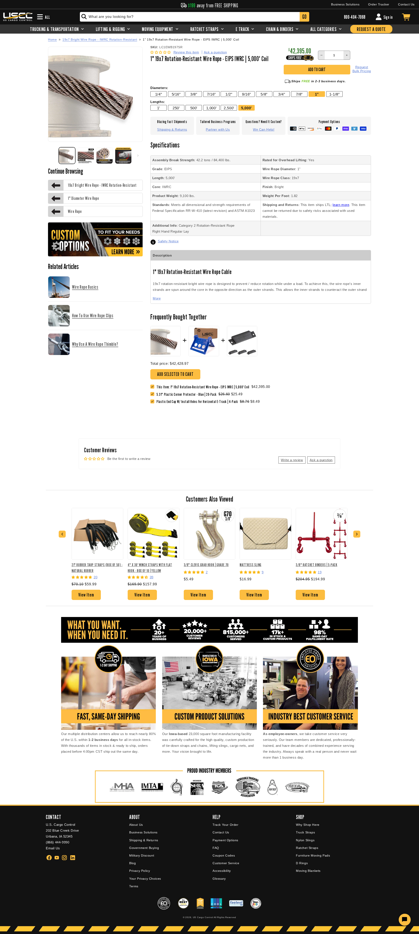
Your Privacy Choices (145, 878)
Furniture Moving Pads (313, 855)
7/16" (211, 94)
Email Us (53, 848)
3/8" (193, 94)
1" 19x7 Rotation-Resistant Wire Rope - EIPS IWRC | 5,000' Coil (191, 39)
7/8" (299, 94)
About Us (136, 824)
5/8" (264, 94)
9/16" (246, 94)
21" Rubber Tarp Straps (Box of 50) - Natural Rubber (97, 567)
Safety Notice (168, 241)
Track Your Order (226, 824)
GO (304, 16)
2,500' (229, 108)
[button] (161, 52)
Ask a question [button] (321, 460)
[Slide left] (53, 155)
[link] (187, 394)
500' (193, 108)
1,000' (211, 108)
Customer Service (226, 863)
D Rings (302, 863)
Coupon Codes (224, 855)
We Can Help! (263, 129)
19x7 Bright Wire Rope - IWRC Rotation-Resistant (99, 39)
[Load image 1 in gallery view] (67, 155)
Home (52, 39)
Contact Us (406, 4)
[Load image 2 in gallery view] (85, 155)
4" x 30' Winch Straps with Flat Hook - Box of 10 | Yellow (150, 567)
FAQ (216, 848)
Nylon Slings (305, 840)
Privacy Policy (139, 870)
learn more (341, 205)
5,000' (246, 108)
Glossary (219, 878)
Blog (132, 863)
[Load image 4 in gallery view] (123, 155)
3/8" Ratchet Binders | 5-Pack (316, 564)
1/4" (158, 94)
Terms (133, 886)
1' (158, 108)
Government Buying (144, 848)
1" (317, 94)
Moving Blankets (308, 870)
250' (176, 108)
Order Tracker (378, 4)
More (157, 298)
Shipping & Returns (172, 129)
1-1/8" (334, 94)
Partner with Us (218, 129)
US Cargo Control (203, 917)
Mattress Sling (250, 564)
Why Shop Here (307, 824)
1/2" (228, 94)
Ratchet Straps (307, 848)
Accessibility (222, 870)
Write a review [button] (292, 460)
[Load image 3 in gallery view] (104, 155)
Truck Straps (305, 832)
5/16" (176, 94)
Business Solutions (345, 4)
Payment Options (225, 840)
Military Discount (141, 855)
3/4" (281, 94)
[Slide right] (138, 155)
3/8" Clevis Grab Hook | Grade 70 (206, 564)
